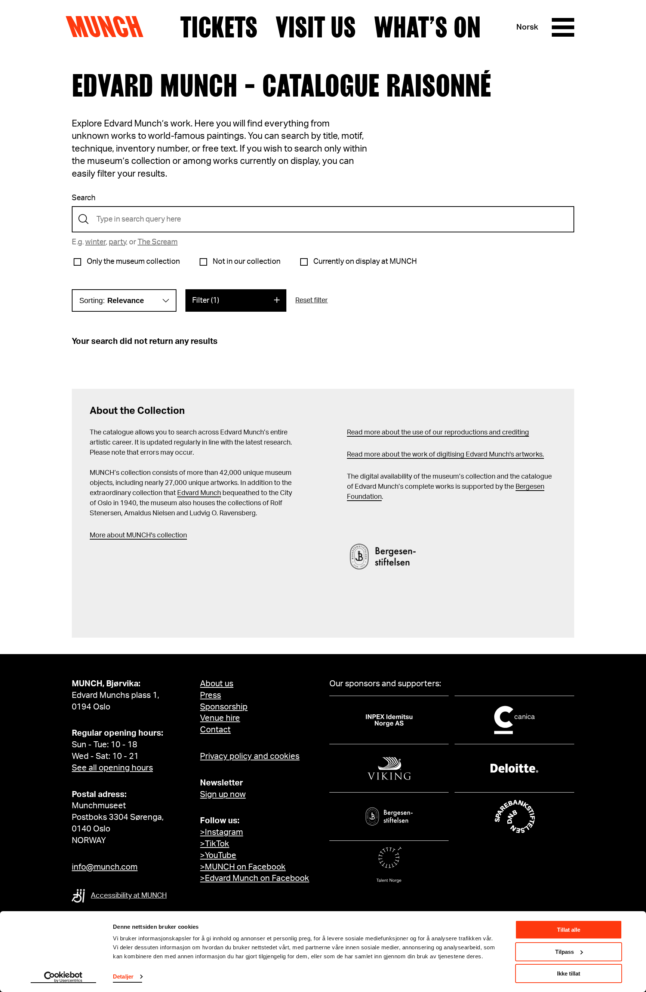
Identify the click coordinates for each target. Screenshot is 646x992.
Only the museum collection (133, 261)
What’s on (427, 27)
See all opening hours (112, 768)
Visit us (316, 27)
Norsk (527, 27)
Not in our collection (246, 261)
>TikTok (214, 844)
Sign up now (223, 794)
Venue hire (220, 718)
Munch (108, 27)
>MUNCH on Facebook (243, 867)
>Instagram (221, 832)
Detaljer (123, 976)
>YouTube (218, 855)
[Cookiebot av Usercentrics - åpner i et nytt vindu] (63, 977)
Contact (215, 730)
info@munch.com (105, 867)
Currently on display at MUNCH (365, 261)
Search (83, 198)
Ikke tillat (568, 973)
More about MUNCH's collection (138, 535)
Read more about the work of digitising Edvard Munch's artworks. (445, 454)
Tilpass (564, 952)
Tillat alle (568, 930)
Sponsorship (223, 707)
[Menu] (563, 27)
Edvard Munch (199, 493)
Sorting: (111, 300)
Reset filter (311, 300)
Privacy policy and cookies (249, 756)
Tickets (219, 27)
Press (210, 695)
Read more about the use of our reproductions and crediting (438, 432)
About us (216, 684)
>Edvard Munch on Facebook (254, 878)
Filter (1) (205, 300)
